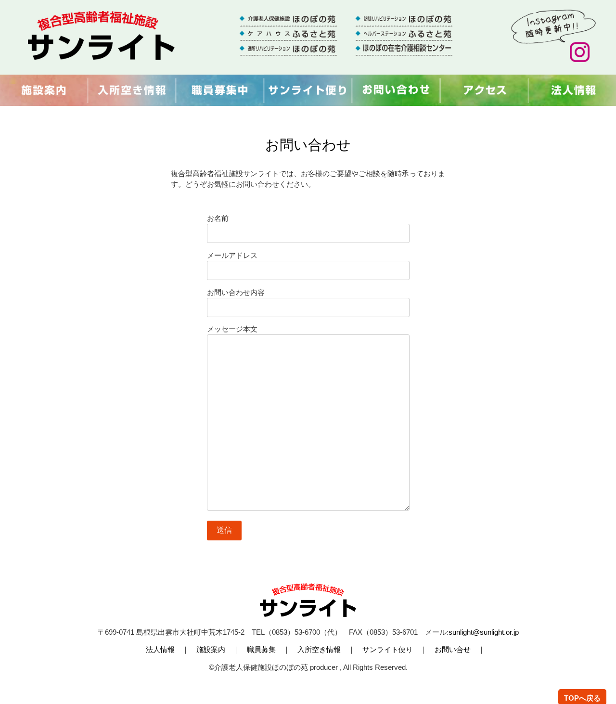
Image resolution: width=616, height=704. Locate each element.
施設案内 (210, 649)
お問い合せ (453, 649)
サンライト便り (387, 649)
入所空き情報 (319, 649)
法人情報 (160, 649)
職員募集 (261, 649)
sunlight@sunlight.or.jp (484, 632)
